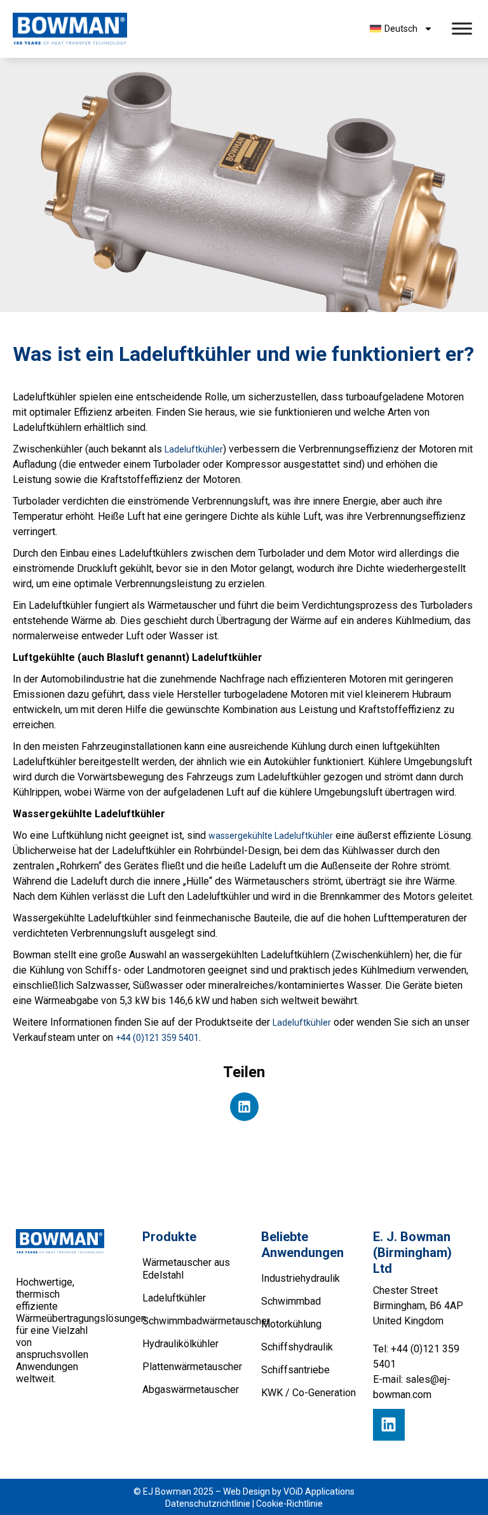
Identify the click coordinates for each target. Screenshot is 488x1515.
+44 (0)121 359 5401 (157, 1038)
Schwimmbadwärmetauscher (189, 1321)
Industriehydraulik (300, 1278)
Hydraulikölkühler (180, 1344)
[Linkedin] (389, 1425)
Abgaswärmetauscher (189, 1389)
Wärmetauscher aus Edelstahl (186, 1268)
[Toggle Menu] (462, 29)
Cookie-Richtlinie (289, 1503)
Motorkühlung (291, 1324)
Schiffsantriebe (295, 1370)
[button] (244, 1106)
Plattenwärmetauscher (189, 1367)
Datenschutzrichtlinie (207, 1503)
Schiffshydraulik (297, 1347)
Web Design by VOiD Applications (289, 1491)
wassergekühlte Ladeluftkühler (270, 836)
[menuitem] (401, 28)
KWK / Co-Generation (308, 1393)
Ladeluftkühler (194, 449)
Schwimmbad (291, 1301)
